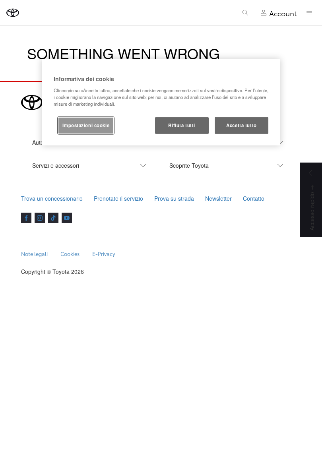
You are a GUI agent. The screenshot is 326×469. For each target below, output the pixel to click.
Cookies (70, 253)
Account (283, 13)
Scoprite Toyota (189, 165)
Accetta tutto (241, 125)
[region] (161, 102)
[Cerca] (245, 12)
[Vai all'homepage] (12, 12)
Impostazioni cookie (85, 125)
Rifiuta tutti (181, 125)
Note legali (34, 253)
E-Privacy (103, 253)
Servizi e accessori (55, 165)
